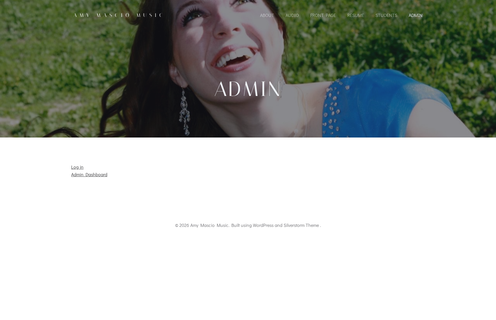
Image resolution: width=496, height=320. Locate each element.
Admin (416, 15)
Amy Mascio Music (119, 15)
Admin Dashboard (89, 174)
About (267, 15)
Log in (77, 167)
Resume (355, 15)
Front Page (323, 15)
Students (386, 15)
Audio (292, 15)
